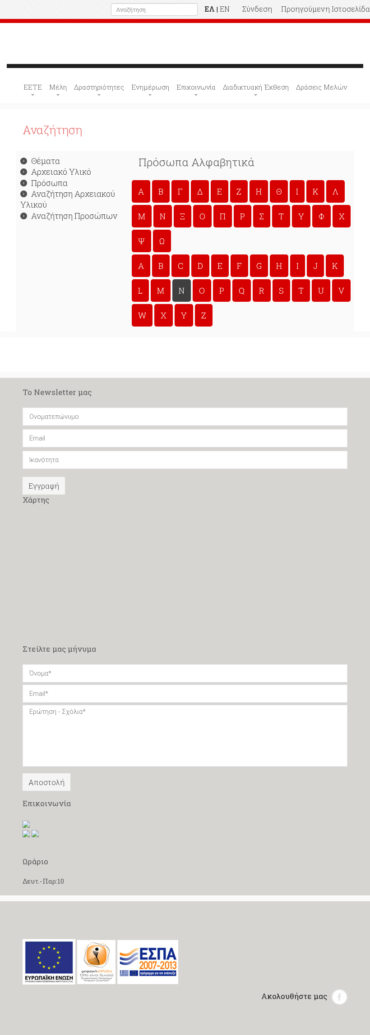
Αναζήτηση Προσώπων (74, 215)
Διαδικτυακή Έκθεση (256, 86)
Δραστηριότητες (99, 86)
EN (225, 9)
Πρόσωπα (49, 182)
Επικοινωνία (196, 86)
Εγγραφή (43, 485)
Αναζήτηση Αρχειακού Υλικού (67, 199)
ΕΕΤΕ (32, 86)
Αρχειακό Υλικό (61, 171)
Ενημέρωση (150, 86)
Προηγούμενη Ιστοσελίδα (325, 9)
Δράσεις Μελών (321, 86)
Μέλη (58, 86)
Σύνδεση (257, 9)
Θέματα (45, 160)
